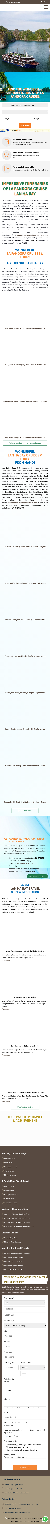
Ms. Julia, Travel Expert (13, 1270)
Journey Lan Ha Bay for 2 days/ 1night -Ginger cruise (25, 692)
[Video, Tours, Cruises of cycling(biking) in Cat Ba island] (25, 933)
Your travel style (10, 1441)
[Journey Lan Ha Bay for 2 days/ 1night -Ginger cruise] (25, 674)
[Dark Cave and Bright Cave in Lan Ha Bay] (25, 1028)
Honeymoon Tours (11, 1194)
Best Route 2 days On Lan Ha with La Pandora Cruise (25, 438)
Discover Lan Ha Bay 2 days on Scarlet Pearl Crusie (25, 765)
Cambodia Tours (10, 1167)
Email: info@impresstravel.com (17, 1493)
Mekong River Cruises (12, 1242)
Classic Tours (9, 1199)
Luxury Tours (9, 1186)
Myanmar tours (10, 1175)
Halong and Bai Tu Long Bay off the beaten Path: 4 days (25, 365)
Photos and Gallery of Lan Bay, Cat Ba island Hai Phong (25, 1092)
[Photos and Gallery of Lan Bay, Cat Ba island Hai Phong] (25, 1074)
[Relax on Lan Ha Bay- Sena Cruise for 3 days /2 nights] (25, 528)
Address (7, 1331)
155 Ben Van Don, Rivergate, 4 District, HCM (22, 1504)
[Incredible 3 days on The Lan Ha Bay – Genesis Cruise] (25, 601)
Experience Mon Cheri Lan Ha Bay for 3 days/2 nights (25, 656)
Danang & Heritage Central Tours (17, 1222)
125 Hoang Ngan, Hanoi (14, 1484)
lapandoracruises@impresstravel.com (33, 235)
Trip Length (9, 1362)
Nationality (9, 1320)
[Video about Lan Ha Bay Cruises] (25, 979)
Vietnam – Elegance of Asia (15, 1209)
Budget (7, 1412)
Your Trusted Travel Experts (15, 1248)
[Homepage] (21, 7)
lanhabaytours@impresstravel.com (23, 503)
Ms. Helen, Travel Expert (13, 1265)
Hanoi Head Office (11, 1479)
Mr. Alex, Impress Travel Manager (17, 1253)
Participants (9, 1379)
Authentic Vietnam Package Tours (17, 1214)
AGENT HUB (43, 2)
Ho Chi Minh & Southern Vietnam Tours (19, 1226)
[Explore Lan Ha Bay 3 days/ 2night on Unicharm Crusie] (25, 784)
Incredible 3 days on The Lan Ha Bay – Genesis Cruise (25, 620)
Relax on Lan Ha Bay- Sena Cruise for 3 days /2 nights (25, 547)
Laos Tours (8, 1163)
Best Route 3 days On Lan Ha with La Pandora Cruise (25, 328)
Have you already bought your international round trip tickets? (24, 1431)
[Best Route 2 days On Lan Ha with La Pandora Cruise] (25, 419)
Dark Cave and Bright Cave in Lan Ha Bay (25, 1046)
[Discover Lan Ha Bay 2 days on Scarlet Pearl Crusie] (25, 747)
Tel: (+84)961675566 (13, 1508)
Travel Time (25, 1362)
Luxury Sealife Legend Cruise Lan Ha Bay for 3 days (25, 729)
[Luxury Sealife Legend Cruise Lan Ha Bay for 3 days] (25, 711)
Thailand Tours (9, 1171)
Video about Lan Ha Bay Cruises (25, 997)
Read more (6, 960)
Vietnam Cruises (10, 1232)
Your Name (9, 1298)
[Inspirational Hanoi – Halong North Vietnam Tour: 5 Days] (25, 383)
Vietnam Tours (9, 1158)
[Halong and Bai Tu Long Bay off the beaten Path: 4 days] (25, 346)
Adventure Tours (10, 1203)
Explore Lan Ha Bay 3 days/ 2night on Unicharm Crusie (25, 802)
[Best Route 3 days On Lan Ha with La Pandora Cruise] (25, 310)
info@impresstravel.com (23, 863)
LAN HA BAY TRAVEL (25, 888)
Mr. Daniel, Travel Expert (13, 1257)
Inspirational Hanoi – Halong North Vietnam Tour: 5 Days (25, 401)
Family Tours (9, 1190)
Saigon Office (8, 1499)
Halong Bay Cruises (11, 1238)
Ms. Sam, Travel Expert (13, 1261)
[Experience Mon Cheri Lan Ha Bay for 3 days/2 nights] (25, 638)
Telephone (8, 1352)
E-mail (7, 1341)
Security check (10, 1454)
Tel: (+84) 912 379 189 (13, 1489)
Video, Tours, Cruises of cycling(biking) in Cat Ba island (25, 951)
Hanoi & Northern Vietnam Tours (16, 1218)
